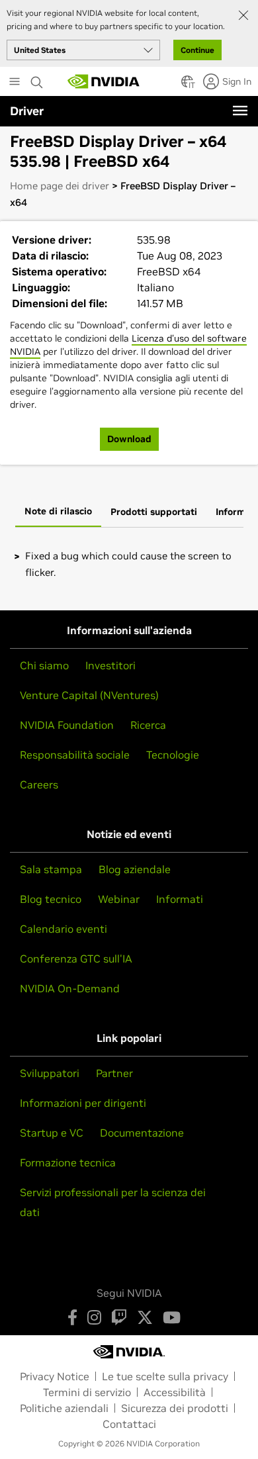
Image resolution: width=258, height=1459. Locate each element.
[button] (187, 85)
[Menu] (240, 110)
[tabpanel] (129, 564)
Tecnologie (172, 754)
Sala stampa (51, 869)
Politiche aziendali (64, 1408)
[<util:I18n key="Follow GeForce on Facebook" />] (72, 1317)
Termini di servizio (87, 1392)
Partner (114, 1073)
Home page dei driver (59, 185)
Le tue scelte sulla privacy (165, 1376)
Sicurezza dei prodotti (174, 1408)
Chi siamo (44, 665)
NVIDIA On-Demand (70, 988)
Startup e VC (51, 1132)
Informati (179, 899)
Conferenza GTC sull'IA (76, 958)
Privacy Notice (54, 1376)
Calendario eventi (63, 928)
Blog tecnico (50, 899)
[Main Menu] (14, 82)
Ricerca (148, 724)
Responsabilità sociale (75, 754)
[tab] (58, 512)
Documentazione (142, 1132)
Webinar (119, 899)
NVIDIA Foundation (67, 724)
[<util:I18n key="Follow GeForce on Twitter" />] (145, 1317)
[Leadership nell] (103, 81)
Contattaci (129, 1424)
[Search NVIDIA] (37, 78)
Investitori (110, 665)
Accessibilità (175, 1392)
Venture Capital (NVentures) (89, 695)
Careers (39, 784)
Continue (197, 50)
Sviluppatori (49, 1073)
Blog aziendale (135, 869)
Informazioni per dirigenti (83, 1102)
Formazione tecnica (68, 1162)
